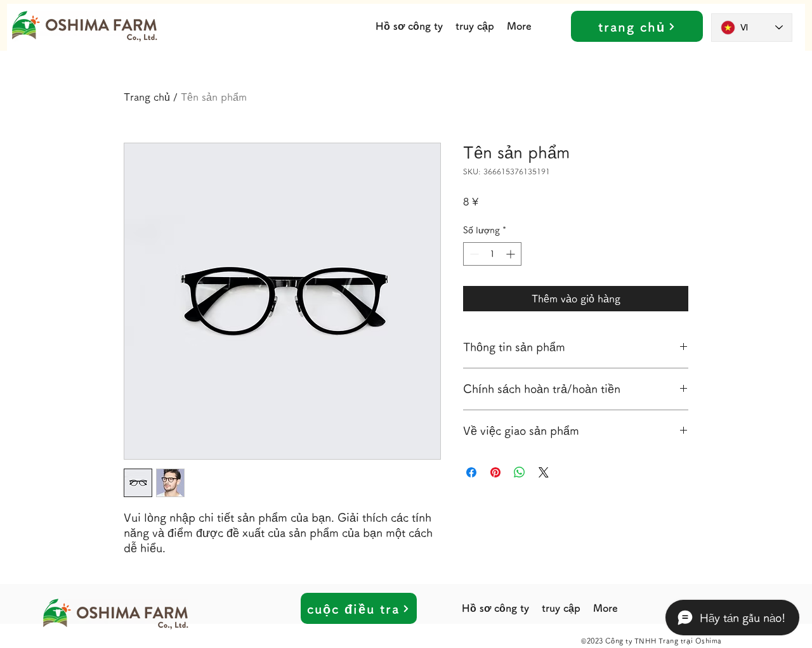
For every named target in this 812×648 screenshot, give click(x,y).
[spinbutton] (492, 254)
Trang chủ (147, 97)
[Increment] (512, 254)
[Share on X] (543, 472)
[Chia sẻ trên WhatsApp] (519, 472)
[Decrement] (473, 254)
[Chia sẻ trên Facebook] (471, 472)
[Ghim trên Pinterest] (495, 472)
